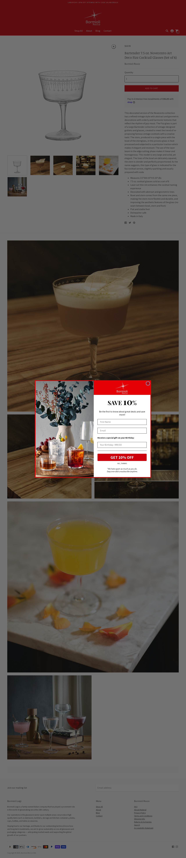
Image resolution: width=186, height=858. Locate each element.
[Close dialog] (148, 383)
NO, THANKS (122, 463)
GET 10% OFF (122, 457)
